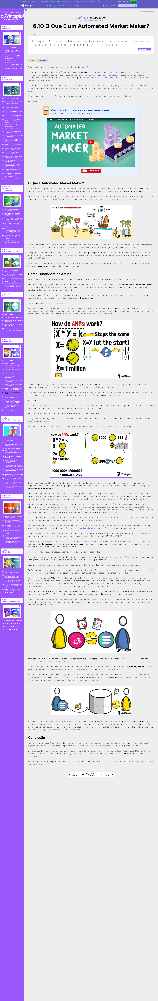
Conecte (133, 1)
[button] (95, 2)
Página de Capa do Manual (147, 11)
